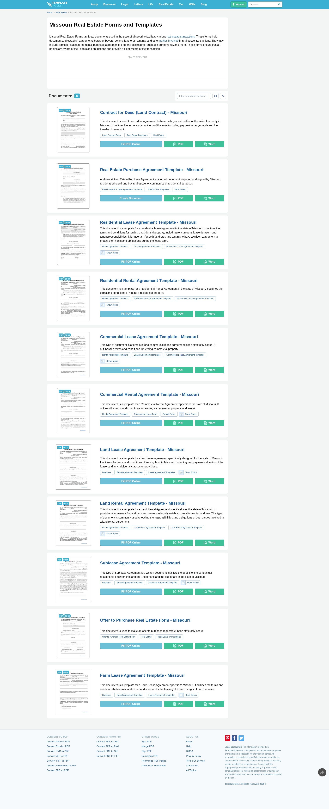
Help (188, 746)
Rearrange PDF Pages (154, 760)
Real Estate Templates (137, 135)
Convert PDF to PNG (107, 746)
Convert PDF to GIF (107, 751)
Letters (138, 4)
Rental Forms (169, 414)
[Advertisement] (137, 69)
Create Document (131, 198)
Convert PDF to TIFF (107, 756)
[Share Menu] (322, 772)
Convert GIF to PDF (57, 756)
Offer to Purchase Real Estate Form (118, 637)
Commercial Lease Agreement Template (185, 355)
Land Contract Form (111, 135)
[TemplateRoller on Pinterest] (227, 738)
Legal (124, 4)
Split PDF (147, 741)
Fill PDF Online (131, 144)
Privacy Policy (193, 756)
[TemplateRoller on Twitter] (241, 738)
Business (109, 4)
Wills (192, 4)
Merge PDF (148, 746)
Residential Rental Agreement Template (152, 299)
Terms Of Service (195, 760)
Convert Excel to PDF (58, 746)
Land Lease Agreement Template (149, 527)
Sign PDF (147, 751)
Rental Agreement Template (115, 246)
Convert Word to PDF (58, 741)
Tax (181, 4)
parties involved (169, 40)
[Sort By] (223, 96)
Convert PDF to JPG (107, 741)
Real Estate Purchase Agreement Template (122, 189)
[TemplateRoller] (57, 4)
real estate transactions (181, 36)
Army (94, 4)
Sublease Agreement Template (162, 583)
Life (150, 4)
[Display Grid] (215, 96)
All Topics (191, 770)
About (189, 741)
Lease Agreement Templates (147, 246)
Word (211, 144)
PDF (181, 144)
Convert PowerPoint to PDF (61, 765)
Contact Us (192, 765)
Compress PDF (150, 756)
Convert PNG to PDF (58, 751)
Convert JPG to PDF (58, 770)
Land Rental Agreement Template (186, 527)
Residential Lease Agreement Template (184, 246)
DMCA (189, 751)
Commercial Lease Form (145, 414)
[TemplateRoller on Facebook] (234, 738)
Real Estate (166, 4)
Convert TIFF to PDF (58, 760)
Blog (204, 4)
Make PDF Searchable (154, 765)
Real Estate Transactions (169, 637)
